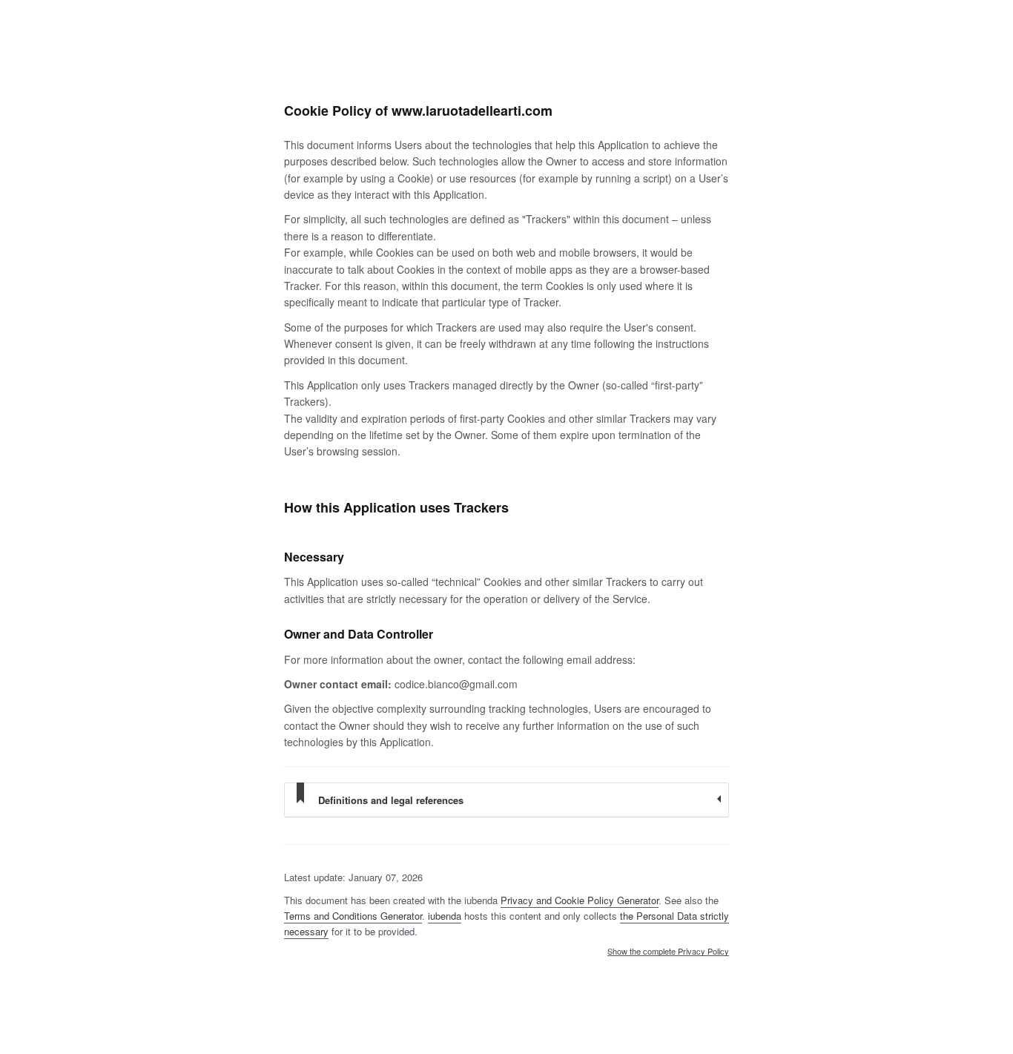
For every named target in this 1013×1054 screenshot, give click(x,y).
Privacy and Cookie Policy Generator (580, 900)
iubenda (444, 916)
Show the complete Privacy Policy (668, 951)
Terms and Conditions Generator (353, 916)
